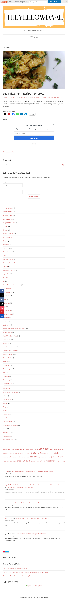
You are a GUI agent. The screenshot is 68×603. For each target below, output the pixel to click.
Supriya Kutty (9, 518)
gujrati (5, 307)
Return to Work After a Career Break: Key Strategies (19, 576)
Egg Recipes (7, 288)
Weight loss (7, 436)
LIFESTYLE (6, 339)
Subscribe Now (54, 2)
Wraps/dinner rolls (9, 440)
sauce (14, 461)
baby (6, 449)
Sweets (5, 410)
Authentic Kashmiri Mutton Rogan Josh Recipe (31, 534)
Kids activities (7, 332)
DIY (4, 281)
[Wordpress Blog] (2, 304)
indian (19, 457)
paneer (54, 457)
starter (33, 461)
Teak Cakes (6, 414)
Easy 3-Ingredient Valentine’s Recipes (15, 568)
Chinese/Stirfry (8, 259)
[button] (34, 1)
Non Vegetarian (8, 354)
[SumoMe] (2, 316)
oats (50, 457)
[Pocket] (2, 308)
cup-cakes (6, 274)
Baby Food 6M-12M (9, 222)
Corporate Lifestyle (9, 270)
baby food (11, 449)
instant (23, 457)
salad (4, 396)
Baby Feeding (7, 219)
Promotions (6, 388)
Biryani (5, 241)
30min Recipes (45, 97)
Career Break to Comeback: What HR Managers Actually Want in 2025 (25, 572)
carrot (55, 449)
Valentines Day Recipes (10, 425)
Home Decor (7, 310)
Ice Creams (6, 325)
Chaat (5, 255)
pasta (4, 372)
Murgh (46, 457)
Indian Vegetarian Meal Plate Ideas (14, 328)
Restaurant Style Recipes (11, 392)
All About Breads (8, 215)
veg (43, 461)
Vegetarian (58, 97)
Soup (4, 407)
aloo (4, 449)
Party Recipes (7, 369)
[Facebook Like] (2, 299)
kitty (39, 457)
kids (27, 457)
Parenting (6, 365)
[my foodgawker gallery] (34, 586)
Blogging (6, 244)
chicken (61, 449)
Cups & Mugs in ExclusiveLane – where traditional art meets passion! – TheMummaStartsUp (34, 485)
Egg (38, 453)
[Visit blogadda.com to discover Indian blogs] (6, 552)
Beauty (5, 230)
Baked (17, 449)
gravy (4, 299)
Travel (5, 418)
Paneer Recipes (8, 358)
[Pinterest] (2, 312)
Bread (36, 449)
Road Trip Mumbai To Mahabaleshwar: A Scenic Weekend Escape (32, 471)
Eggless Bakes (7, 292)
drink (28, 453)
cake (51, 449)
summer (39, 461)
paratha (5, 361)
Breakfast (6, 248)
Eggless (43, 453)
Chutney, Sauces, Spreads (11, 263)
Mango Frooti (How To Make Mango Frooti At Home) (32, 518)
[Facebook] (2, 291)
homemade (7, 457)
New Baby (6, 343)
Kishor (7, 471)
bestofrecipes (7, 237)
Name (5, 189)
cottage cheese (19, 453)
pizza (8, 461)
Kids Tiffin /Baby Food (10, 336)
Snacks (5, 403)
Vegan (53, 97)
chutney (12, 453)
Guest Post (6, 303)
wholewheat (60, 461)
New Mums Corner (9, 347)
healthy (56, 453)
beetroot (32, 449)
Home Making (7, 314)
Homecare (6, 318)
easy (33, 453)
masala (42, 457)
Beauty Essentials (8, 233)
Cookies (5, 266)
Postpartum (8, 383)
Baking (5, 226)
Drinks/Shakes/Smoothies (11, 285)
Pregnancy (6, 380)
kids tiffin (33, 457)
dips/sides (6, 277)
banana (27, 449)
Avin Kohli (24, 97)
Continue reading (9, 152)
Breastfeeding (7, 252)
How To (5, 321)
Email (4, 182)
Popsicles (6, 376)
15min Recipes (36, 97)
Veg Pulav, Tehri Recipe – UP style (23, 94)
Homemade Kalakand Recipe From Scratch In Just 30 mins (34, 503)
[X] (2, 295)
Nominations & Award (10, 350)
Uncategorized (8, 421)
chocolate (6, 453)
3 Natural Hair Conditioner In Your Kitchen (20, 487)
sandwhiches (7, 399)
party (60, 456)
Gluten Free (6, 296)
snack (19, 461)
